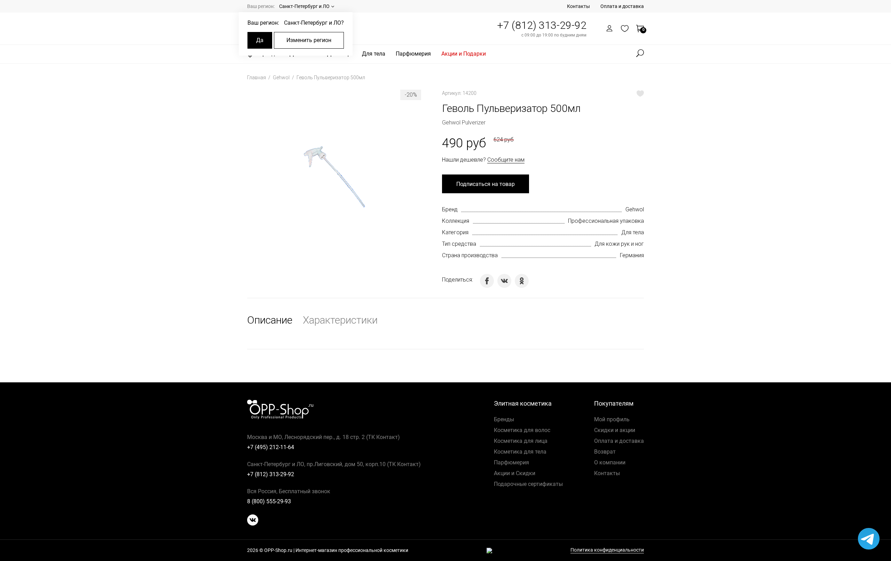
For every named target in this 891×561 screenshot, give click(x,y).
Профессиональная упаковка (606, 221)
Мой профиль (612, 419)
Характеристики (340, 320)
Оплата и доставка (622, 6)
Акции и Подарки (463, 53)
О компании (609, 462)
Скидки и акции (614, 430)
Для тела (373, 53)
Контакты (578, 6)
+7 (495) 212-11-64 (270, 447)
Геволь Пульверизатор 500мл (331, 77)
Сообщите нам (506, 159)
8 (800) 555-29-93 (269, 501)
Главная (257, 77)
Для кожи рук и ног (619, 244)
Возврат (605, 451)
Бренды (504, 419)
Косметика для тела (520, 451)
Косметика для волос (522, 430)
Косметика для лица (520, 441)
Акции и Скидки (514, 473)
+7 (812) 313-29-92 (541, 25)
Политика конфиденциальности (607, 550)
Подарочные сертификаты (528, 484)
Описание (269, 320)
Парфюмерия (413, 53)
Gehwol (282, 77)
